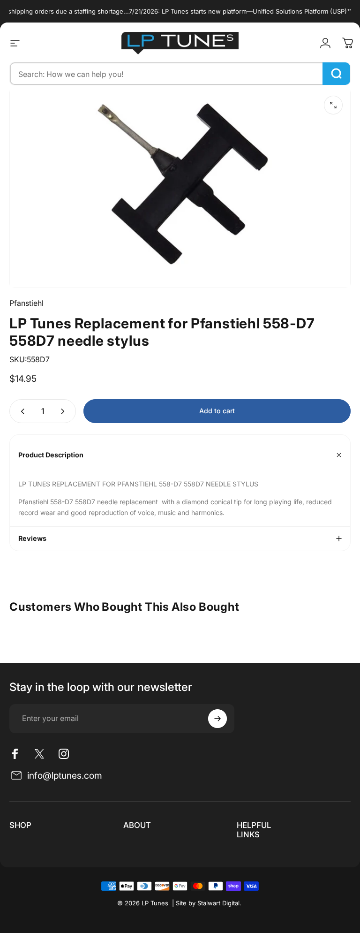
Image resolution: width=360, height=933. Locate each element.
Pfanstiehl (26, 303)
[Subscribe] (217, 718)
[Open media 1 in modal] (333, 105)
